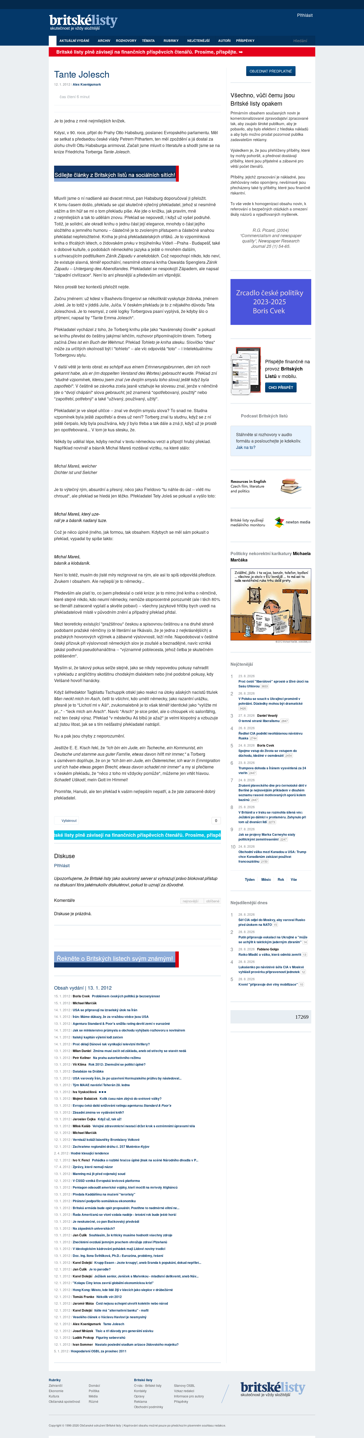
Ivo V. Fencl (81, 1160)
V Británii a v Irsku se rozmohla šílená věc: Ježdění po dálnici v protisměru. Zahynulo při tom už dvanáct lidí (272, 817)
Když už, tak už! (110, 1119)
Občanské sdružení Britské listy (100, 1425)
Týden (250, 879)
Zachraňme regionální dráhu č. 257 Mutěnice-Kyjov (111, 1146)
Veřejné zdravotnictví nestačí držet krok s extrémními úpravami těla (143, 1126)
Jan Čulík (80, 1235)
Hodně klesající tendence (90, 1153)
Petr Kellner (82, 1057)
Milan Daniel (82, 1050)
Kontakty (140, 1390)
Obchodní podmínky (148, 1406)
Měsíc (266, 879)
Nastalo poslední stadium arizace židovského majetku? (137, 1344)
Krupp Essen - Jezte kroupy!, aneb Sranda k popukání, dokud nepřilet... (147, 1262)
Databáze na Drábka (88, 1071)
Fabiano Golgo (268, 949)
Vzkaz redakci (184, 1390)
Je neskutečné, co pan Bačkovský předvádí (106, 1221)
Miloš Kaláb (81, 1126)
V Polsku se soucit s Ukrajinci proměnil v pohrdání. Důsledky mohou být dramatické (270, 703)
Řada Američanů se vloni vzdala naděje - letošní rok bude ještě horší (124, 1214)
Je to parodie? (100, 1269)
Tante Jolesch (113, 1323)
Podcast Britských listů (264, 416)
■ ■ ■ (102, 1091)
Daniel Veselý (267, 715)
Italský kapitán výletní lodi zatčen (98, 1037)
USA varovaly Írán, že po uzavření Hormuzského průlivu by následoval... (127, 1078)
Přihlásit (304, 15)
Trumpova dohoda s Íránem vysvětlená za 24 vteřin (272, 770)
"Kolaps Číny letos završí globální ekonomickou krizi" (113, 1282)
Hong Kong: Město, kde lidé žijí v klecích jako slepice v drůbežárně (123, 1289)
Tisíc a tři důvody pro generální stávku (124, 1330)
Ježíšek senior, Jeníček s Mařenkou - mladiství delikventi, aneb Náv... (146, 1276)
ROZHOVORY (126, 40)
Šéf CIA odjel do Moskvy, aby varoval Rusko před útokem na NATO (271, 922)
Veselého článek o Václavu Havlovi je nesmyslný (110, 1316)
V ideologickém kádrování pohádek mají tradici (119, 1248)
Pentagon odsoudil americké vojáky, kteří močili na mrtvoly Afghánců (125, 1187)
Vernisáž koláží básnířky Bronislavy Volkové (106, 1139)
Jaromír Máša (83, 1303)
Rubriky (171, 40)
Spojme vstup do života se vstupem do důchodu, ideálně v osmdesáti (267, 753)
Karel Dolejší (82, 1262)
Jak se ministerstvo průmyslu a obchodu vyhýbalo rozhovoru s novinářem (129, 1030)
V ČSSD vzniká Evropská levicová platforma (106, 1180)
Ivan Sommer (83, 1344)
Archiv (104, 40)
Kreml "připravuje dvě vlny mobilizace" (270, 984)
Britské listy (86, 22)
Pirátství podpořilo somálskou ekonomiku (104, 1200)
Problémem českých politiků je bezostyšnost (126, 996)
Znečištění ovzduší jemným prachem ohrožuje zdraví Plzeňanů (120, 1242)
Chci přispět (281, 387)
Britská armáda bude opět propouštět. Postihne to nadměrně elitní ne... (126, 1207)
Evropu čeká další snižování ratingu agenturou (122, 1105)
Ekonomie (56, 1390)
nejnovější (191, 900)
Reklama (140, 1401)
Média (93, 1396)
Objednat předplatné (271, 71)
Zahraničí (55, 1385)
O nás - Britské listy (147, 1385)
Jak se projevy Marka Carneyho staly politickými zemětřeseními (266, 837)
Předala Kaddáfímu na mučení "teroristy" (104, 1194)
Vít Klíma (79, 1064)
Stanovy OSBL (184, 1385)
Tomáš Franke (83, 1296)
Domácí (94, 1385)
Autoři (224, 40)
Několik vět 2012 (109, 1296)
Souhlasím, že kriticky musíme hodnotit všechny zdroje (130, 1235)
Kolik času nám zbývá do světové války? (130, 1098)
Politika (94, 1390)
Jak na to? (246, 447)
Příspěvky (245, 40)
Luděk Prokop (83, 1337)
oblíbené (212, 900)
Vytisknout (68, 820)
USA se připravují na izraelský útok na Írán (105, 1009)
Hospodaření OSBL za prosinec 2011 (99, 1351)
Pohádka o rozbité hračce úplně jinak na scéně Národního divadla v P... (145, 1160)
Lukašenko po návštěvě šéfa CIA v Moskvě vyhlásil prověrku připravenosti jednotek (271, 969)
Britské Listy (273, 1390)
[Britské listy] (116, 174)
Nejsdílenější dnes (249, 902)
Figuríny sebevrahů (110, 1337)
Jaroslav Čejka (84, 1119)
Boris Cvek (81, 996)
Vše (294, 879)
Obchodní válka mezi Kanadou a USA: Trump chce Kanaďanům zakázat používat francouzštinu (272, 856)
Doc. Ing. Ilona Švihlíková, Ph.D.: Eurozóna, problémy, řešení (118, 1255)
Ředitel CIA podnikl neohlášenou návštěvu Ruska (270, 735)
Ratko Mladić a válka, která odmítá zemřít (272, 954)
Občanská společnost (64, 1401)
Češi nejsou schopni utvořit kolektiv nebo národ (132, 1303)
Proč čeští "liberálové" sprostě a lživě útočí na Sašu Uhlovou (273, 683)
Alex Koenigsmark (87, 84)
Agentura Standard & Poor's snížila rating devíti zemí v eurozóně (121, 1023)
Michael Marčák (85, 1003)
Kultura (54, 1396)
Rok (281, 879)
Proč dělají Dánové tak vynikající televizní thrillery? (111, 1044)
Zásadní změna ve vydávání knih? (98, 1112)
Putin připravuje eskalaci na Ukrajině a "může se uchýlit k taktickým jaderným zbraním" (273, 939)
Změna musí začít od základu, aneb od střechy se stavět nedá (139, 1050)
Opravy (139, 1396)
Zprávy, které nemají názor (93, 1166)
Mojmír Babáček (85, 1098)
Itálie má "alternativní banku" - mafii (121, 1310)
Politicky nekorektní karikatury (270, 556)
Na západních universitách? (94, 1228)
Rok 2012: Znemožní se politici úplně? (116, 1064)
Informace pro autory (189, 1396)
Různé (93, 1401)
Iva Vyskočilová (85, 1091)
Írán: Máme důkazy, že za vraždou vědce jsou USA (111, 1016)
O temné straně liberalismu (263, 720)
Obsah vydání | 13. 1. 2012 (83, 987)
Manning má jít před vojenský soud (99, 1173)
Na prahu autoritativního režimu (117, 1057)
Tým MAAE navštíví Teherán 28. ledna (101, 1084)
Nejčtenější (241, 664)
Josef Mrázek (83, 1330)
